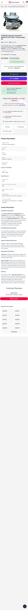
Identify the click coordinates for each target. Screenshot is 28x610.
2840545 (17, 323)
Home (2, 6)
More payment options (14, 83)
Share (8, 127)
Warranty (21, 127)
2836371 (17, 310)
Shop (6, 6)
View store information (11, 92)
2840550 (17, 327)
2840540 (17, 319)
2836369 (5, 310)
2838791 (5, 319)
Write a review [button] (14, 298)
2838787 (17, 315)
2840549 (5, 327)
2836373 (5, 315)
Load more (14, 331)
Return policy (8, 131)
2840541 (5, 323)
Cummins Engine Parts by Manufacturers (16, 6)
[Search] (23, 2)
